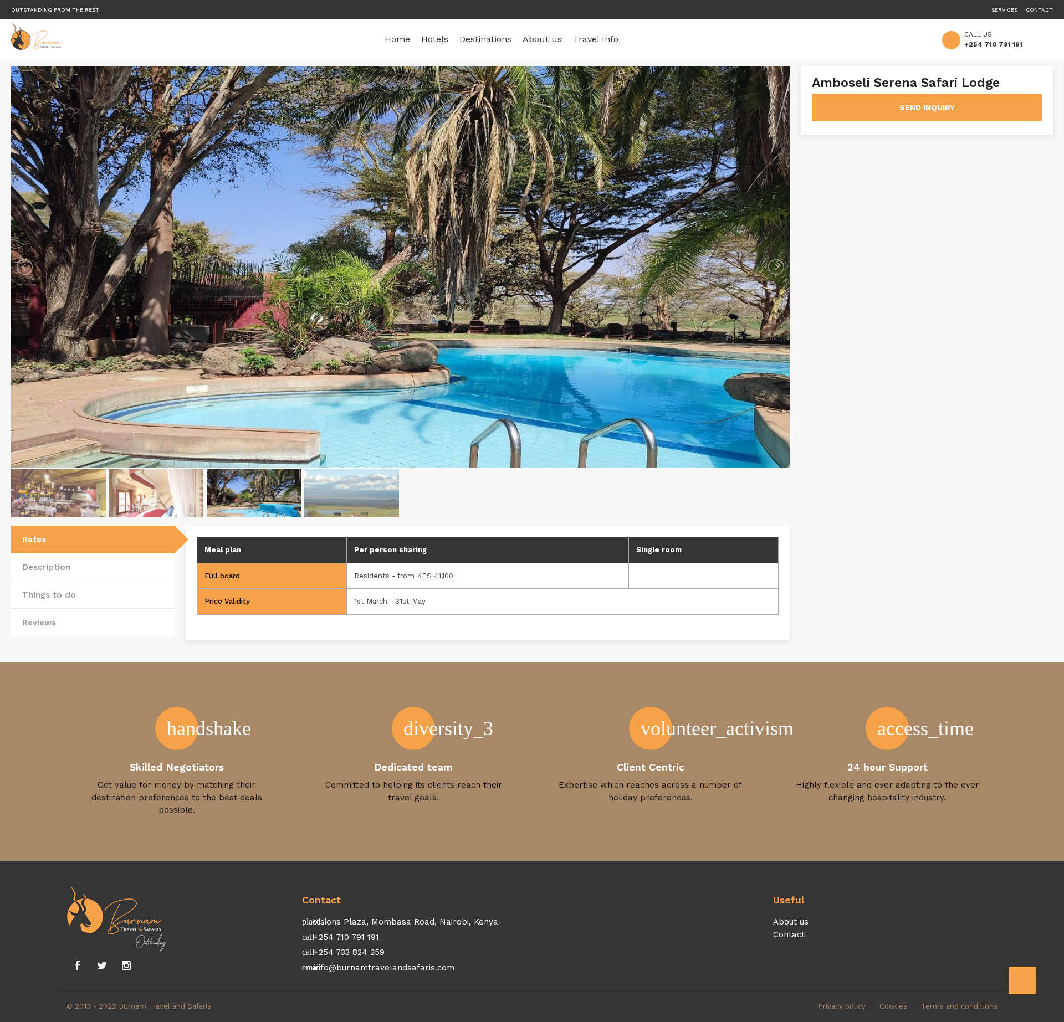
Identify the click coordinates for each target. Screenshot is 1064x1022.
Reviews (39, 623)
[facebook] (77, 966)
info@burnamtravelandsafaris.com (384, 968)
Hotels (434, 39)
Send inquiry (927, 107)
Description (46, 567)
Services (1004, 10)
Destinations (485, 39)
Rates (34, 540)
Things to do (49, 595)
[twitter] (102, 966)
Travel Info (595, 39)
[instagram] (126, 966)
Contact (1039, 10)
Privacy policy (842, 1006)
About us (542, 39)
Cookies (893, 1006)
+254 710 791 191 (993, 44)
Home (397, 39)
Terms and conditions (959, 1006)
